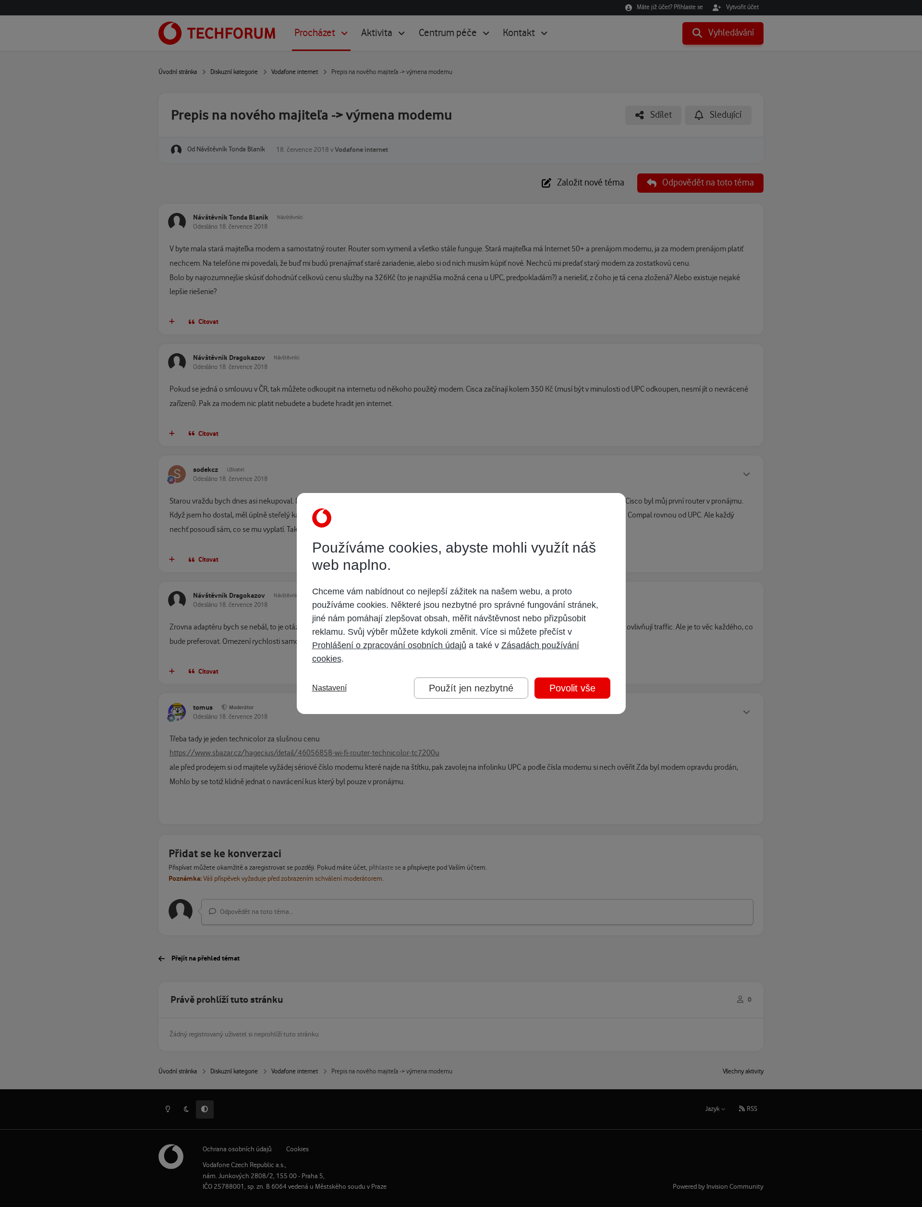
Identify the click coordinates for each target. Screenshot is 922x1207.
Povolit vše (572, 688)
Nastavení (329, 688)
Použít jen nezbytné (471, 688)
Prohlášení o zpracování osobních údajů (389, 645)
